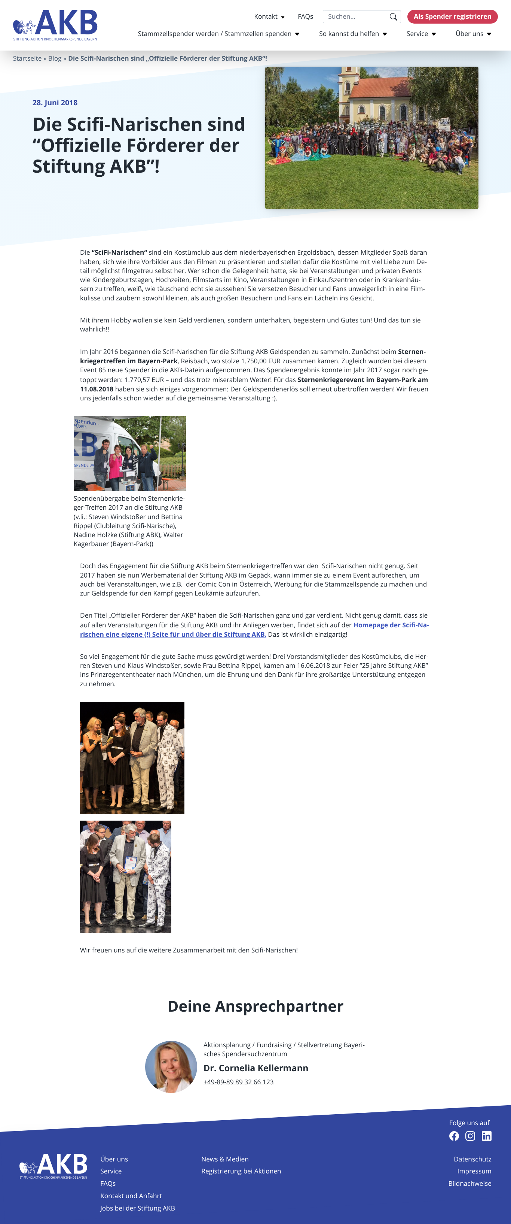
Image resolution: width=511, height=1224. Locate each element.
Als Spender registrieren (453, 16)
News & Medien (225, 1159)
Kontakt (266, 16)
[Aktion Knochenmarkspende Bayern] (55, 25)
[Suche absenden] (393, 16)
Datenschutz (473, 1159)
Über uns (469, 34)
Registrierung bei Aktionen (241, 1171)
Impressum (475, 1171)
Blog (55, 58)
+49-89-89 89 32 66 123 (239, 1082)
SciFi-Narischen (119, 252)
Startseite (27, 58)
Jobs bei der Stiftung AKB (137, 1208)
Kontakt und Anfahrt (131, 1196)
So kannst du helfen (349, 34)
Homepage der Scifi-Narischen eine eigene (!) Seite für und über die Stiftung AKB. (254, 630)
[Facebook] (454, 1136)
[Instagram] (470, 1136)
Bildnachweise (470, 1183)
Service (417, 34)
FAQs (305, 16)
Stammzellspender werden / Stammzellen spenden (215, 34)
